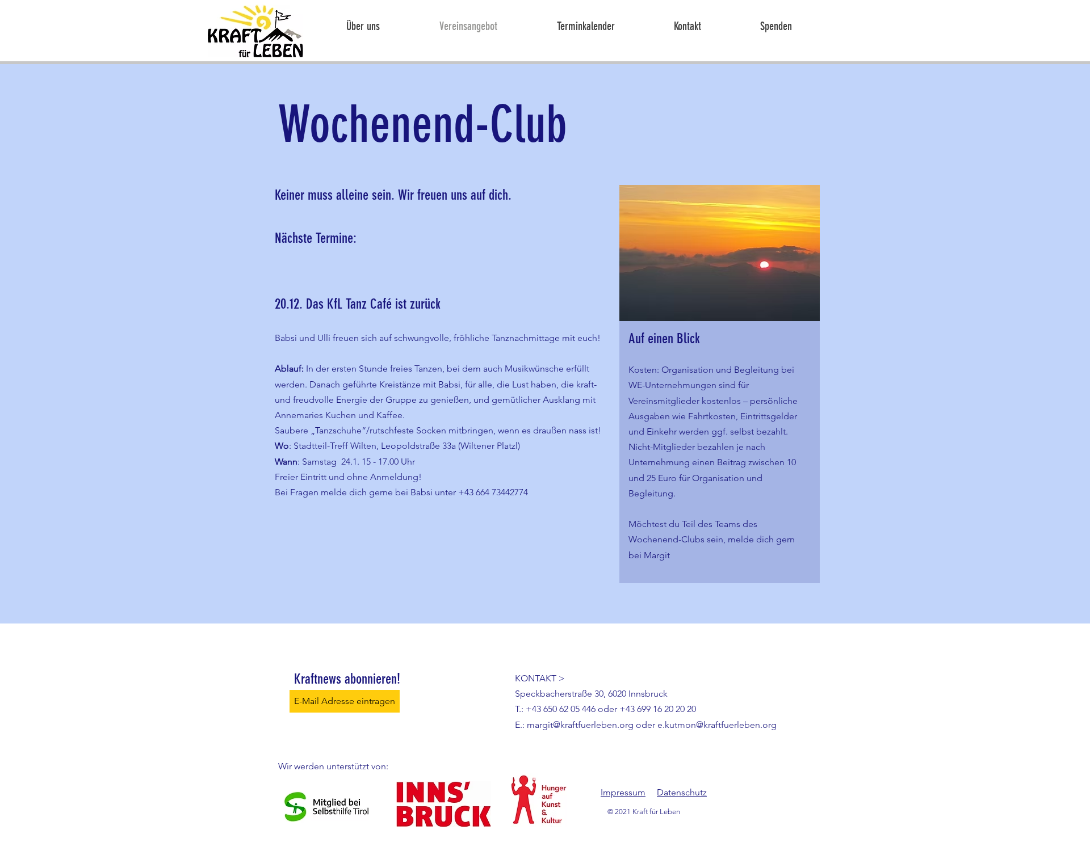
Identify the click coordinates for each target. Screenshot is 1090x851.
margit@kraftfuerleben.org (580, 724)
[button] (562, 26)
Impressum (623, 792)
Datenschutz (682, 792)
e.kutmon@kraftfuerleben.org (717, 724)
